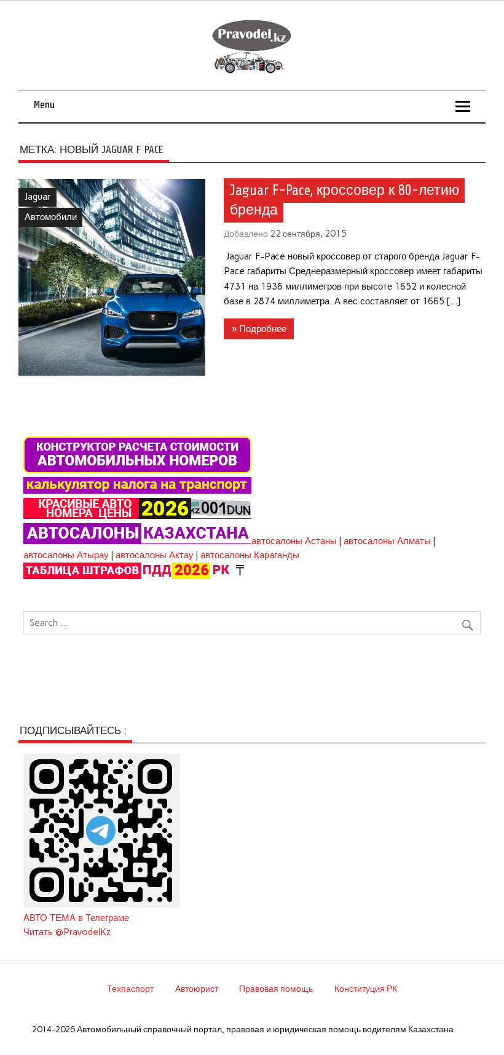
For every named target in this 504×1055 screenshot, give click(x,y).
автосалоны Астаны (294, 541)
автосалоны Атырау (66, 555)
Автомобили (51, 217)
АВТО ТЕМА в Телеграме (76, 917)
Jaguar (38, 196)
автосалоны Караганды (249, 555)
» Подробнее (259, 328)
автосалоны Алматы (387, 541)
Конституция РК (365, 989)
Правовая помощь (276, 989)
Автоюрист (196, 989)
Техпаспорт (130, 989)
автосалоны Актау (155, 555)
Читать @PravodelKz (67, 932)
